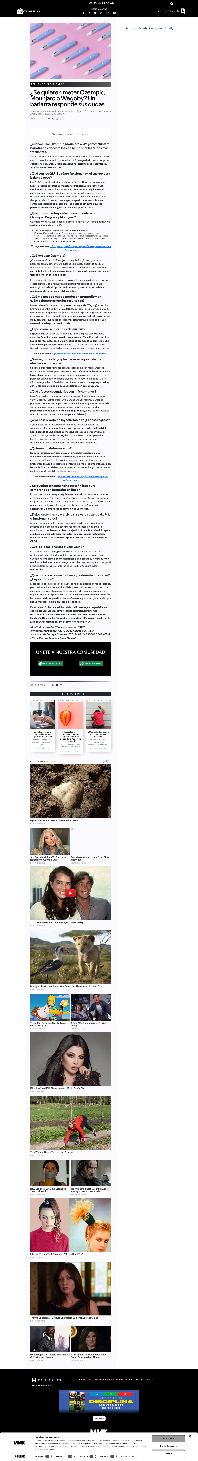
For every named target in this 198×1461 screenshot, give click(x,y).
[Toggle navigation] (26, 4)
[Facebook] (49, 118)
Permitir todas (168, 1438)
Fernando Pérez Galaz (47, 84)
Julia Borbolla (98, 700)
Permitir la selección (168, 1446)
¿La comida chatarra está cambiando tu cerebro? (80, 353)
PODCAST (82, 1379)
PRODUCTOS (122, 1379)
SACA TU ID (134, 1379)
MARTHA (99, 1379)
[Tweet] (53, 118)
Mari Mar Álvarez (70, 700)
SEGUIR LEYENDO (43, 749)
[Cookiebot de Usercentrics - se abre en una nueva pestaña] (19, 1456)
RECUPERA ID (147, 1379)
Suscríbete (99, 1418)
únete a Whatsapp (93, 663)
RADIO (91, 1379)
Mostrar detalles (127, 1456)
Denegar (168, 1453)
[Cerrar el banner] (190, 1436)
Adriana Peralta (43, 700)
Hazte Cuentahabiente (168, 10)
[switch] (71, 1456)
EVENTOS (109, 1379)
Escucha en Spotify (52, 663)
